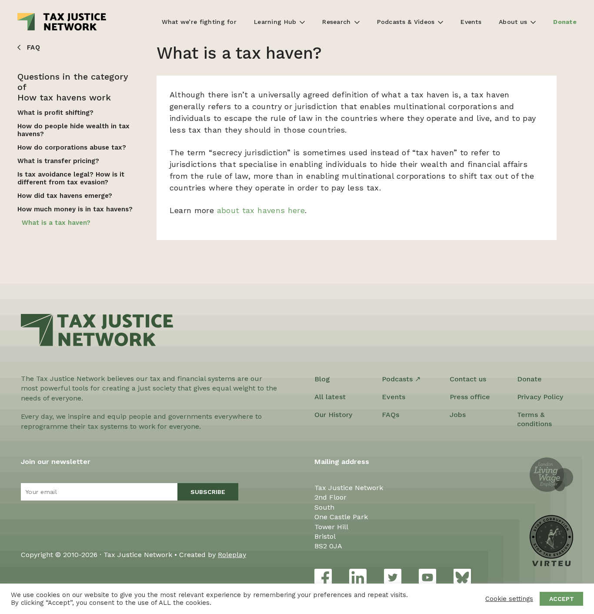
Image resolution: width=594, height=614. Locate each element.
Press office (470, 397)
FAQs (390, 414)
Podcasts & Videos (406, 21)
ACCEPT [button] (561, 598)
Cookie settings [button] (509, 599)
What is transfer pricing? (58, 161)
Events (471, 21)
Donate (565, 21)
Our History (333, 414)
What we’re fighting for (199, 21)
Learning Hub (275, 21)
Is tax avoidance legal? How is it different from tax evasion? (70, 178)
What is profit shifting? (55, 113)
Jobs (458, 414)
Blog (322, 379)
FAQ (33, 47)
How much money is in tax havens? (75, 209)
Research (336, 21)
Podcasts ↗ (401, 379)
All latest (330, 397)
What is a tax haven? (56, 223)
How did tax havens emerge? (64, 196)
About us (513, 21)
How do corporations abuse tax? (71, 147)
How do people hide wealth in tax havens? (73, 130)
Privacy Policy (540, 397)
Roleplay (232, 555)
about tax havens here (261, 210)
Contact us (468, 379)
